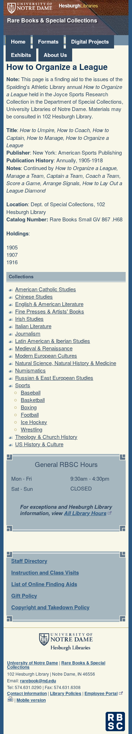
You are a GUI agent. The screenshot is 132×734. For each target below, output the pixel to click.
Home (18, 41)
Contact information (27, 693)
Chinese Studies (34, 296)
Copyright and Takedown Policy (50, 607)
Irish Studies (29, 318)
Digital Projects (90, 41)
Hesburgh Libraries (78, 6)
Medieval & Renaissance (44, 348)
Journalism (27, 333)
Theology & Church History (46, 436)
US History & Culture (39, 444)
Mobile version (31, 700)
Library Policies (65, 693)
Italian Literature (33, 326)
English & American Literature (49, 303)
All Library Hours (85, 513)
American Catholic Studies (45, 289)
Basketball (33, 399)
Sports (22, 385)
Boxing (29, 407)
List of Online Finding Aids (44, 584)
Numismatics (30, 370)
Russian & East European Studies (54, 377)
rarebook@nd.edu (38, 680)
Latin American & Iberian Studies (52, 340)
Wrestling (31, 429)
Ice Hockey (34, 422)
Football (30, 414)
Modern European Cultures (46, 355)
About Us (55, 55)
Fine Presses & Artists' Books (49, 311)
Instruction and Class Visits (45, 572)
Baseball (30, 392)
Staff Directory (29, 561)
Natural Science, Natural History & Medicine (65, 362)
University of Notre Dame (29, 8)
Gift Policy (24, 595)
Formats (48, 41)
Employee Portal (101, 693)
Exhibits (21, 55)
